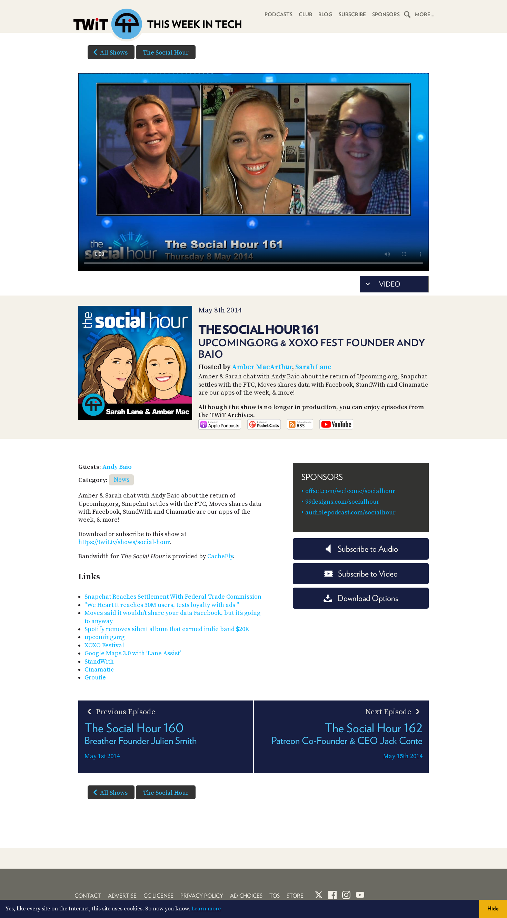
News (121, 480)
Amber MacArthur (262, 367)
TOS (274, 895)
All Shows (114, 53)
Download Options (367, 598)
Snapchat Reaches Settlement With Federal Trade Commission (172, 597)
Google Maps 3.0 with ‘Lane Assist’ (132, 653)
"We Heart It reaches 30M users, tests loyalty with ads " (161, 605)
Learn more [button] (206, 908)
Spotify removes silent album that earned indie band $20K (166, 629)
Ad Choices (246, 895)
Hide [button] (493, 908)
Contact (87, 895)
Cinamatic (99, 670)
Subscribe (352, 14)
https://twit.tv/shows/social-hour (123, 542)
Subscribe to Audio (368, 549)
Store (295, 895)
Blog (325, 14)
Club (305, 14)
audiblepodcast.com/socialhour (350, 512)
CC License (158, 895)
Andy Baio (117, 467)
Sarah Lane (313, 367)
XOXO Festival (104, 645)
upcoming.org (104, 637)
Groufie (95, 678)
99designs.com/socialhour (342, 502)
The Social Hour (166, 53)
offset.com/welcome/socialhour (350, 491)
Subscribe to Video (368, 574)
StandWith (99, 662)
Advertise (122, 895)
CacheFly (220, 556)
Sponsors (386, 14)
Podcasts (278, 14)
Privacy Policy (201, 895)
